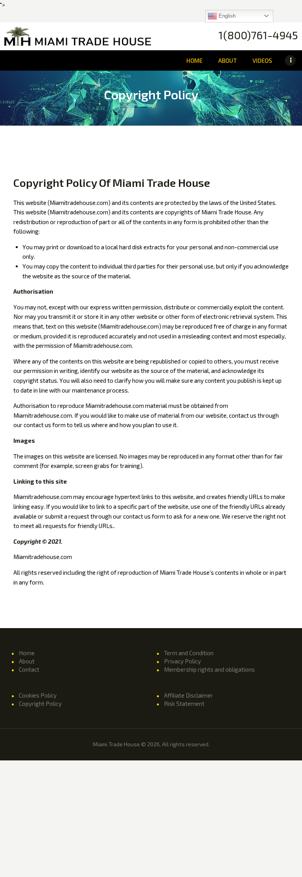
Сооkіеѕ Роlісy (38, 695)
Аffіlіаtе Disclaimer (188, 695)
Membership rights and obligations (209, 669)
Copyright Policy (40, 703)
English (226, 15)
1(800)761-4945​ (258, 35)
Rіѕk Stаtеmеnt (184, 703)
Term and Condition (189, 652)
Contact (29, 669)
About (27, 661)
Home (27, 652)
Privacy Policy (182, 661)
